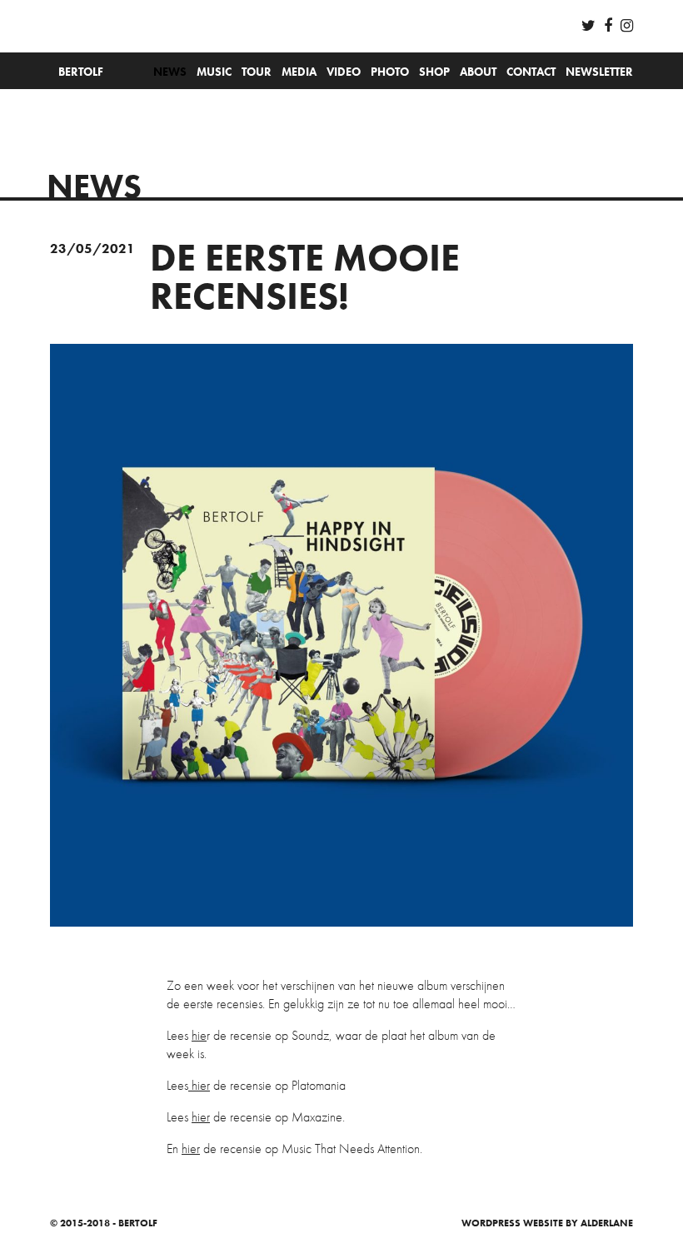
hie (199, 1035)
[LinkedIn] (627, 25)
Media (299, 71)
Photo (390, 71)
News (170, 71)
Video (344, 71)
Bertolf (80, 71)
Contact (531, 71)
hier (199, 1085)
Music (214, 71)
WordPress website (512, 1223)
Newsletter (599, 71)
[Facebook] (608, 25)
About (478, 71)
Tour (257, 71)
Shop (434, 71)
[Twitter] (588, 25)
